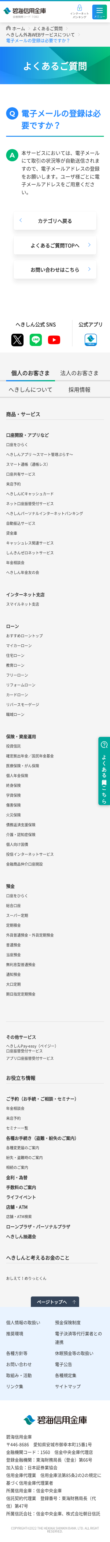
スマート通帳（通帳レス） (28, 464)
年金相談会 (15, 562)
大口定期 (13, 984)
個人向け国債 (17, 844)
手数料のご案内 (21, 1187)
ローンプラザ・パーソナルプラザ (38, 1226)
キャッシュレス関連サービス (30, 543)
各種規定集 (65, 1375)
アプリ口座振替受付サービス (30, 1058)
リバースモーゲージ (22, 704)
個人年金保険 (17, 775)
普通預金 (13, 945)
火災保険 (13, 815)
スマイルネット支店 (22, 604)
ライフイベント (21, 1197)
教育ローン (15, 665)
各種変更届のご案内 (22, 1148)
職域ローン (15, 714)
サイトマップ (68, 1386)
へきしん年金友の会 (22, 572)
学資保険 (13, 795)
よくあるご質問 (48, 28)
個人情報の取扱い (23, 1322)
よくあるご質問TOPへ (55, 245)
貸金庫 (11, 533)
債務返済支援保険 (20, 825)
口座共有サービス (20, 474)
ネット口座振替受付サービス (30, 503)
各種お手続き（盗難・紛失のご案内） (42, 1138)
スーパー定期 (17, 915)
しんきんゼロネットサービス (30, 553)
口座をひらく (17, 444)
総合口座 (13, 905)
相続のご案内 (17, 1167)
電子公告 (63, 1364)
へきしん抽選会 (21, 1236)
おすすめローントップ (24, 636)
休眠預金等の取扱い (74, 1353)
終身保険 (13, 785)
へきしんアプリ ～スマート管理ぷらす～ (39, 454)
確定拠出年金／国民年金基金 (30, 756)
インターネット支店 (25, 594)
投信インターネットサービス (30, 854)
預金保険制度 (68, 1322)
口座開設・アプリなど (27, 435)
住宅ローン (15, 655)
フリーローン (17, 675)
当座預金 (13, 955)
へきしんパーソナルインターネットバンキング (44, 513)
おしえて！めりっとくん (26, 1278)
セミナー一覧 (17, 1128)
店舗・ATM (17, 1207)
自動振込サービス (20, 523)
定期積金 (13, 925)
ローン (12, 626)
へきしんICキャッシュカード (30, 494)
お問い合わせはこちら (55, 269)
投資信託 (13, 746)
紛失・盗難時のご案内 (24, 1157)
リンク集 (14, 1386)
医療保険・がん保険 (22, 766)
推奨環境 (14, 1333)
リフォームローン (20, 685)
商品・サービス (23, 414)
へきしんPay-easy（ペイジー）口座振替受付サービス (32, 1048)
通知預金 (13, 974)
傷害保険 (13, 805)
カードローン (17, 695)
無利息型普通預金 (20, 964)
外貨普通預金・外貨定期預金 (30, 935)
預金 (10, 886)
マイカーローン (19, 645)
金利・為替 (17, 1177)
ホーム (18, 28)
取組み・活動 (19, 1375)
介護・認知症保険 (20, 834)
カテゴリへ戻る (55, 220)
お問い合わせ (19, 1364)
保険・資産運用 (21, 736)
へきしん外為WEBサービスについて (40, 34)
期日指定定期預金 (20, 994)
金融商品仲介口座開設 (24, 864)
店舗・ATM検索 (19, 1216)
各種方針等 (17, 1353)
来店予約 (13, 484)
